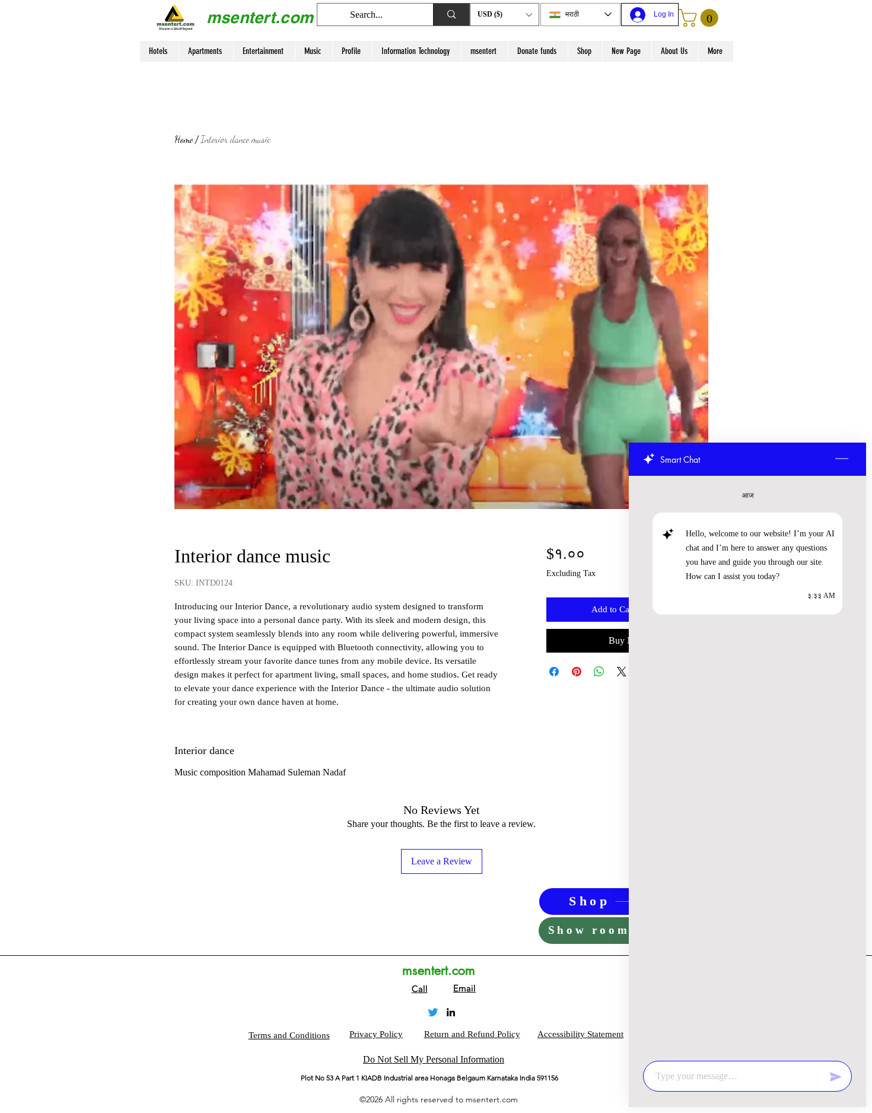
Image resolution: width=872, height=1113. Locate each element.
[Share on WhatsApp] (599, 671)
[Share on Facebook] (554, 671)
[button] (504, 14)
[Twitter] (433, 1012)
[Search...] (451, 15)
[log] (747, 765)
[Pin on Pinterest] (576, 671)
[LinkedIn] (451, 1012)
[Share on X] (622, 671)
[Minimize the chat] (841, 459)
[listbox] (504, 14)
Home (183, 139)
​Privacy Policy (376, 1034)
